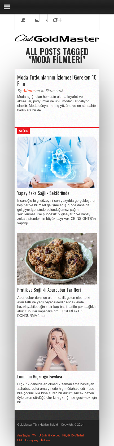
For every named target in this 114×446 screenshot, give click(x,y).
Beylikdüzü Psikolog (40, 428)
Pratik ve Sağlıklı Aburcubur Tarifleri (49, 289)
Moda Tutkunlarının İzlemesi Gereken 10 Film (57, 80)
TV (34, 435)
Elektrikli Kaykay (27, 440)
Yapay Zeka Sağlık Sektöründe (43, 193)
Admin (28, 91)
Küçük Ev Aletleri (73, 435)
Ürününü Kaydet (49, 435)
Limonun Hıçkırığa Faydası (39, 376)
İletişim (45, 440)
